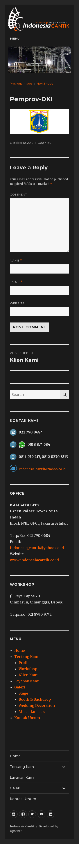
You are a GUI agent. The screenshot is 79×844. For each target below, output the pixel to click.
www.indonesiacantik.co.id (34, 560)
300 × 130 (44, 142)
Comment (18, 194)
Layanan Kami (27, 681)
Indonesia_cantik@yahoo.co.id (37, 548)
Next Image (45, 83)
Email (16, 282)
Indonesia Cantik (22, 826)
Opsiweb (16, 831)
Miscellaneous (32, 711)
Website (17, 303)
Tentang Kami (27, 656)
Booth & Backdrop (35, 699)
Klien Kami (29, 675)
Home (19, 650)
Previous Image (21, 83)
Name (16, 260)
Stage (23, 693)
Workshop (28, 669)
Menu (15, 38)
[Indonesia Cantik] (39, 18)
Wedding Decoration (37, 705)
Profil (24, 662)
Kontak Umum (27, 718)
